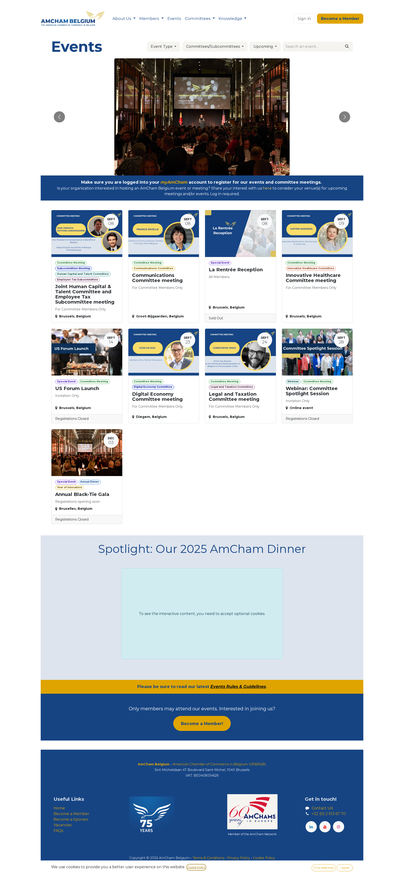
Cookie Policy (196, 867)
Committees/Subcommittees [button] (213, 46)
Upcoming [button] (263, 46)
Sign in (304, 18)
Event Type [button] (162, 46)
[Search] (347, 47)
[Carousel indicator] (193, 170)
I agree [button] (344, 867)
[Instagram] (338, 826)
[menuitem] (124, 19)
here (267, 188)
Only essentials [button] (324, 867)
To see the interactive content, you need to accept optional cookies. (202, 613)
